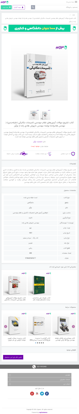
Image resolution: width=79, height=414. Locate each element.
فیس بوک (47, 394)
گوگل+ (32, 394)
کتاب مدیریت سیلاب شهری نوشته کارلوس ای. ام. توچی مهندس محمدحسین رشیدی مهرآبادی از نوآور (16, 339)
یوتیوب (37, 394)
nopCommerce (43, 412)
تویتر (42, 394)
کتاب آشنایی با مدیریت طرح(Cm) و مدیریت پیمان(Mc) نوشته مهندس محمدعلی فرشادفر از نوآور (39, 339)
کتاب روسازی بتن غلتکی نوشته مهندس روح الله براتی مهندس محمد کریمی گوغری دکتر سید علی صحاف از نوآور (65, 339)
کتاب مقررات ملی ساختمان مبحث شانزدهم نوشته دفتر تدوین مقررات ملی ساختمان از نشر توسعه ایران (40, 299)
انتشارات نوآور (37, 142)
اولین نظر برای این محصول (13, 357)
